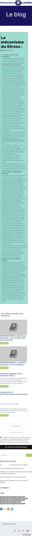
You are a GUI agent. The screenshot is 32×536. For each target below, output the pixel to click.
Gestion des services (26, 533)
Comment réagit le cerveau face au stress (12, 468)
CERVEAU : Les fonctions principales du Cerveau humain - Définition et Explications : (16, 472)
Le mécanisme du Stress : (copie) (18, 465)
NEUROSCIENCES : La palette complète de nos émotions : (13, 363)
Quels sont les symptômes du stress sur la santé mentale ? (14, 481)
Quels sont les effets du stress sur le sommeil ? (13, 477)
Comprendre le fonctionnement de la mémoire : (14, 394)
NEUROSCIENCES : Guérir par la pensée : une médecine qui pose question (13, 338)
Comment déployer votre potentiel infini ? (11, 375)
